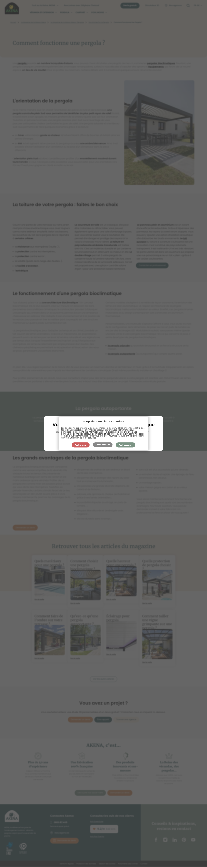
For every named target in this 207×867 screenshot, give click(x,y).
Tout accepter (125, 445)
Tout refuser (81, 445)
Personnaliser (103, 445)
